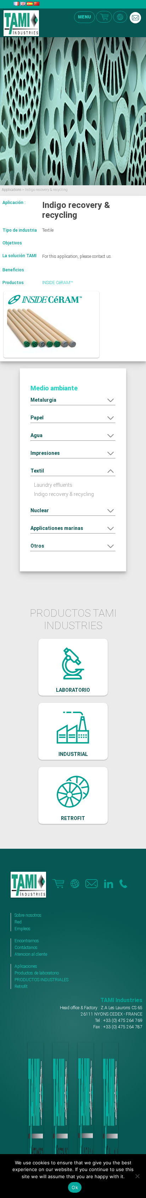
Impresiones (45, 453)
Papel (37, 417)
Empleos (22, 928)
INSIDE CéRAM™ (57, 282)
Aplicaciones (26, 966)
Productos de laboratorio (37, 973)
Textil (37, 471)
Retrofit (21, 986)
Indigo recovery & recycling (64, 494)
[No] (137, 1176)
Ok (75, 1187)
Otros (37, 546)
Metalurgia (43, 400)
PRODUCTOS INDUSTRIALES (41, 979)
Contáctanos (26, 947)
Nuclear (39, 510)
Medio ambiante (54, 388)
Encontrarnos (27, 940)
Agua (36, 435)
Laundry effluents (53, 485)
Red (18, 922)
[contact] (135, 17)
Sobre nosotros (28, 915)
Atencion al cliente (31, 954)
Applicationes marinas (56, 528)
